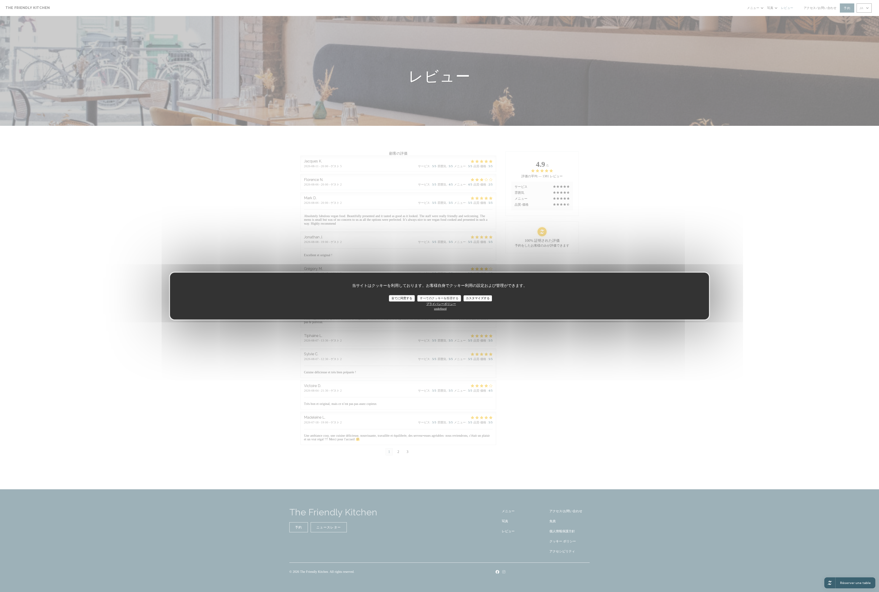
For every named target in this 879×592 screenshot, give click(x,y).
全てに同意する (401, 298)
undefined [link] (440, 308)
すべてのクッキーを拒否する (439, 298)
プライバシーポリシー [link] (441, 304)
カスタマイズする (478, 298)
